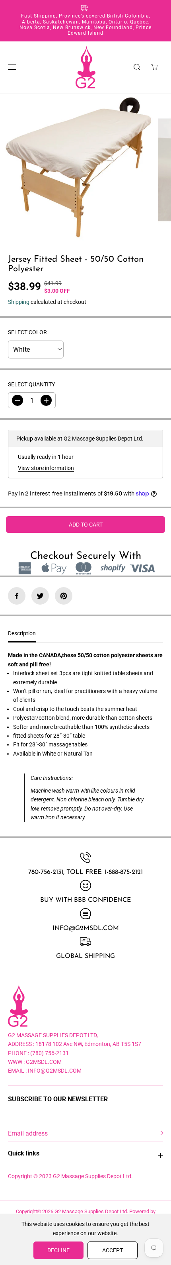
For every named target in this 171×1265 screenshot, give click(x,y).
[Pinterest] (63, 596)
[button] (11, 67)
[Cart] (154, 67)
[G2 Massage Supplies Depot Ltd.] (85, 67)
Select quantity (31, 384)
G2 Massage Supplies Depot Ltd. (91, 1211)
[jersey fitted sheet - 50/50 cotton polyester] (77, 170)
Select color (27, 332)
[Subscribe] (160, 1134)
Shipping (18, 302)
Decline (58, 1250)
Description (22, 633)
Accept (112, 1250)
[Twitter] (40, 596)
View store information (46, 468)
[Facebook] (16, 596)
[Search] (137, 67)
